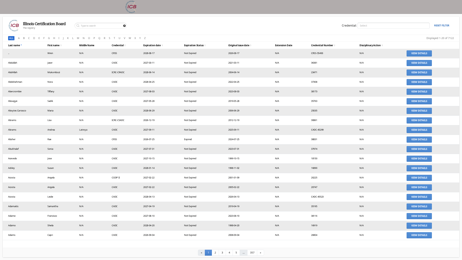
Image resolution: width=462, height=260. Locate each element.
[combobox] (394, 26)
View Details (419, 53)
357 (252, 253)
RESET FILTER (441, 25)
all (11, 38)
